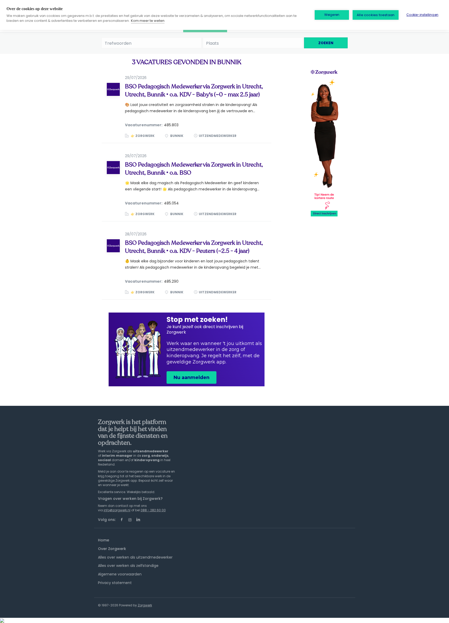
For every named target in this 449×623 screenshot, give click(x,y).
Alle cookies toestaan (375, 14)
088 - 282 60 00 (153, 510)
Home (103, 540)
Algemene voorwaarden (120, 574)
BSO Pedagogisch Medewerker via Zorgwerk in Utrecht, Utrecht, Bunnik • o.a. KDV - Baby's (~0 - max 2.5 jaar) (194, 90)
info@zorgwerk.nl (117, 510)
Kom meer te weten (147, 20)
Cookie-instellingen (422, 14)
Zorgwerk (145, 605)
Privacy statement (115, 582)
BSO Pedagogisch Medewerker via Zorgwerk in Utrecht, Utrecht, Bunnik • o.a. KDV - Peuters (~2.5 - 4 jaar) (194, 247)
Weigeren (332, 14)
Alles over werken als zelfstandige (128, 565)
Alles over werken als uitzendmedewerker (135, 557)
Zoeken (325, 42)
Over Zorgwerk (112, 548)
